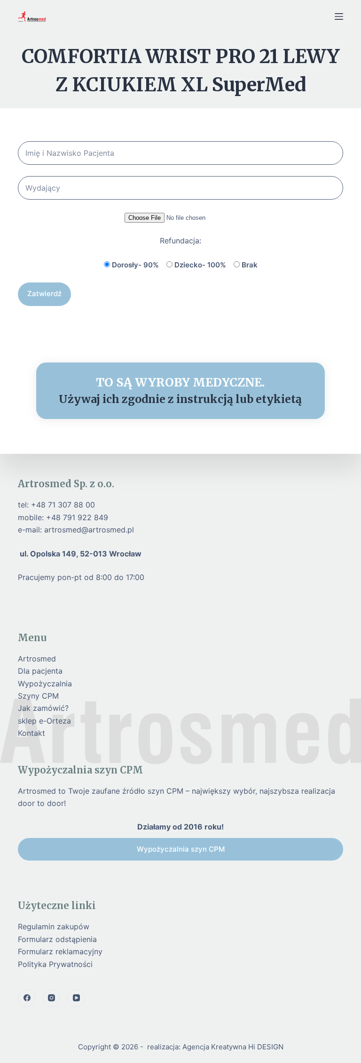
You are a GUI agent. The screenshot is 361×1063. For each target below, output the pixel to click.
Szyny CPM (38, 696)
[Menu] (339, 16)
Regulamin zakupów (53, 926)
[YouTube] (76, 998)
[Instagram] (52, 998)
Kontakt (31, 733)
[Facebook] (27, 998)
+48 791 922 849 (77, 517)
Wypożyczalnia (45, 683)
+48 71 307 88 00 (63, 504)
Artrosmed (37, 658)
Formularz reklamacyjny (60, 951)
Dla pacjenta (40, 671)
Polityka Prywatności (55, 964)
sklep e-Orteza (44, 720)
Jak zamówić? (43, 708)
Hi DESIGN (265, 1046)
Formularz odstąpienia (57, 939)
